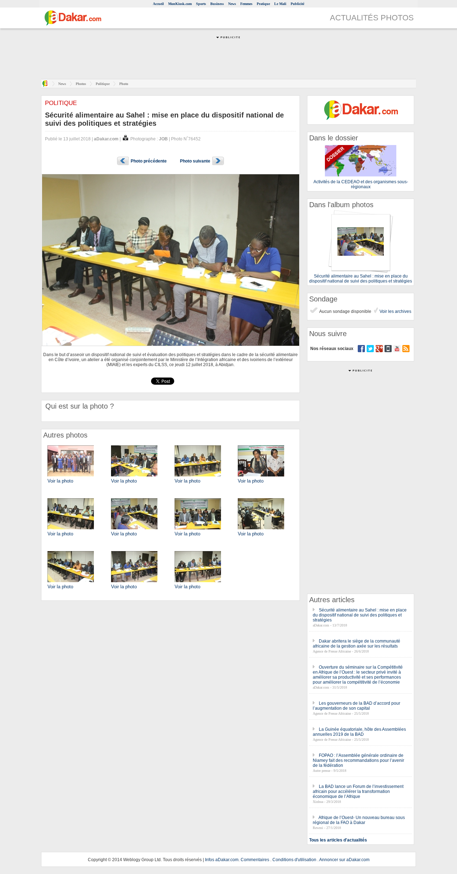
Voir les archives (394, 311)
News (232, 4)
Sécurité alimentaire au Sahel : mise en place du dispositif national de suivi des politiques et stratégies (360, 615)
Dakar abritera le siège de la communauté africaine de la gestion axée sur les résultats (356, 644)
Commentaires (255, 859)
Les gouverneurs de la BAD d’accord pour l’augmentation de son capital (356, 706)
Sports (201, 4)
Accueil (158, 4)
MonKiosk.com (180, 4)
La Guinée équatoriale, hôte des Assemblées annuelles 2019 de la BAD (359, 732)
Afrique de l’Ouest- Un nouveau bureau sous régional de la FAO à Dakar (359, 820)
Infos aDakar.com (221, 859)
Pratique (263, 4)
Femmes (246, 4)
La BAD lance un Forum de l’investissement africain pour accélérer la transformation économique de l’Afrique (358, 791)
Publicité (297, 4)
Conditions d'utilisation (294, 859)
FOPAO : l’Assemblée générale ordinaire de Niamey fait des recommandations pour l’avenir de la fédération (358, 760)
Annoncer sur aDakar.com (344, 859)
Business (217, 4)
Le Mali (280, 4)
